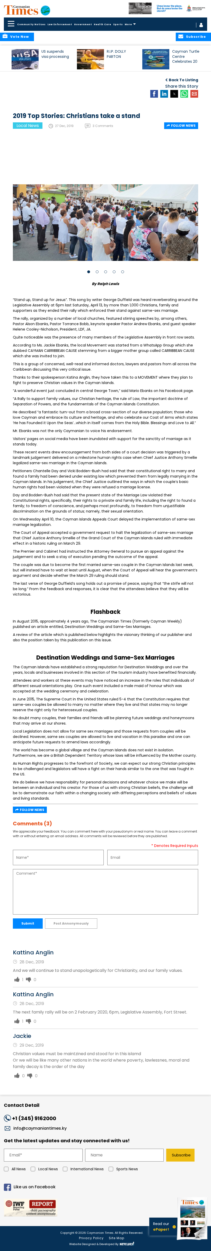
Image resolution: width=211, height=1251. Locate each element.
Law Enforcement (60, 24)
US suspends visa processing (55, 54)
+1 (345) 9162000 (34, 1118)
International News (87, 1169)
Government (83, 24)
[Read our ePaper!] (193, 1241)
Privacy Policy (91, 1238)
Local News (48, 1169)
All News (19, 1169)
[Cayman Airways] (168, 8)
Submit (27, 923)
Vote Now (19, 36)
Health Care (102, 24)
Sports (118, 24)
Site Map (116, 1238)
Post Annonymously (71, 923)
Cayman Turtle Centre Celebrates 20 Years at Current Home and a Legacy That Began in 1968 (185, 58)
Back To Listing (183, 80)
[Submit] (17, 979)
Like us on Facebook (35, 1187)
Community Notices (31, 24)
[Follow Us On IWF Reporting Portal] (105, 1208)
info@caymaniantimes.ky (40, 1128)
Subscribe (181, 1155)
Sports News (127, 1169)
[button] (25, 59)
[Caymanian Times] (27, 10)
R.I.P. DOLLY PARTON (116, 54)
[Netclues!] (127, 1244)
